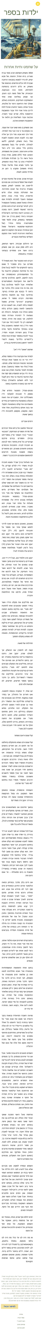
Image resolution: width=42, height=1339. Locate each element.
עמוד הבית (21, 1318)
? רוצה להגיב (21, 1321)
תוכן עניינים (21, 1328)
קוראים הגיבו (21, 1324)
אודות (21, 1314)
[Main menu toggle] (38, 4)
